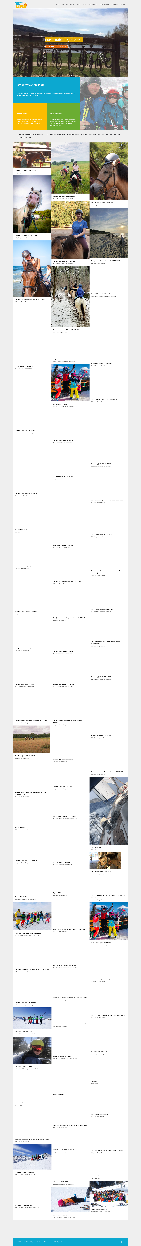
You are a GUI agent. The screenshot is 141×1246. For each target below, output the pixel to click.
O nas (57, 4)
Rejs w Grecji (93, 4)
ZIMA (78, 4)
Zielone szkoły (104, 4)
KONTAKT (70, 1228)
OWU (55, 1241)
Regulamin (59, 1241)
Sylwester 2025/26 (68, 4)
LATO (84, 4)
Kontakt (123, 4)
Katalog (115, 4)
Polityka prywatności (48, 1241)
